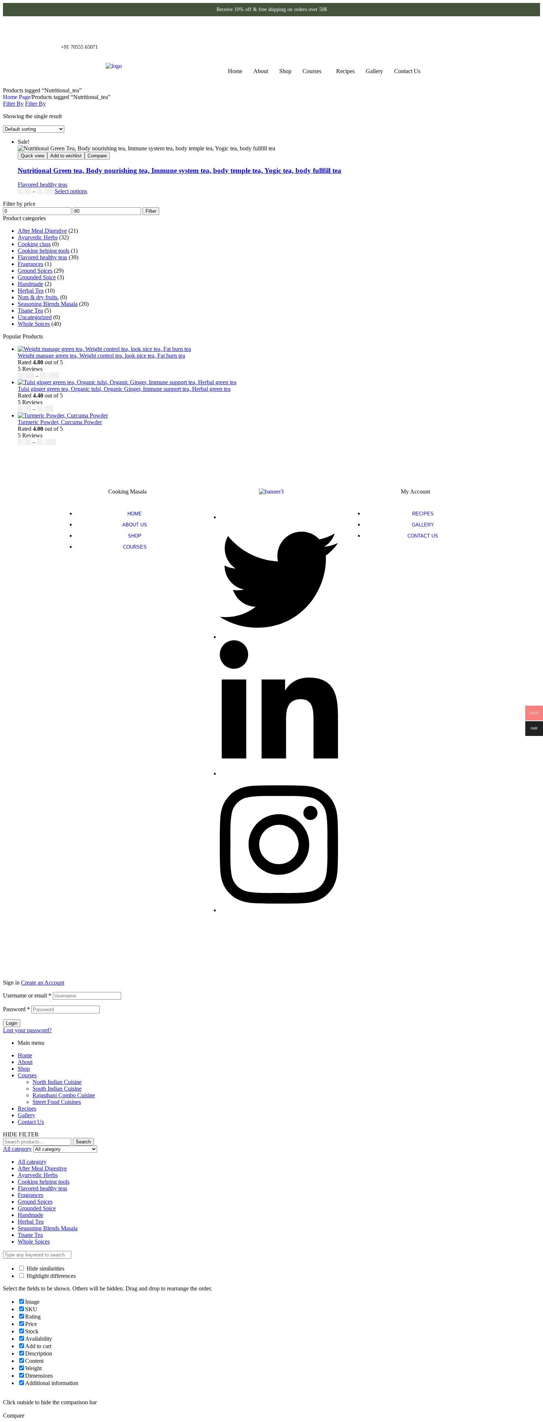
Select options (71, 191)
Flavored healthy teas (42, 184)
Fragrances (30, 264)
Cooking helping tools (43, 251)
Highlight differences (50, 1276)
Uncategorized (35, 317)
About (260, 71)
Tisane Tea (30, 310)
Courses (312, 71)
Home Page (16, 97)
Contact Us (407, 71)
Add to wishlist (66, 155)
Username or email (27, 995)
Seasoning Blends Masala (48, 304)
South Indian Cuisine (57, 1088)
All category (32, 1162)
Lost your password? (27, 1030)
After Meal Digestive (42, 231)
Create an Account (42, 982)
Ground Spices (35, 270)
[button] (314, 71)
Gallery (374, 71)
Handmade (30, 284)
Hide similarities (44, 1268)
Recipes (345, 71)
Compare (97, 155)
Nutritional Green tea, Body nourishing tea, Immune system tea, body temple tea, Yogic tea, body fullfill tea (179, 170)
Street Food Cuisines (57, 1102)
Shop (285, 71)
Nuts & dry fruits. (38, 297)
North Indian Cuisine (57, 1082)
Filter (151, 211)
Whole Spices (34, 324)
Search (83, 1142)
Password (16, 1009)
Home (235, 71)
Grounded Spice (37, 277)
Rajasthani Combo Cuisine (64, 1095)
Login (11, 1023)
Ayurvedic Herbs (38, 237)
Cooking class (34, 244)
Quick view (32, 155)
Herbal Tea (31, 290)
